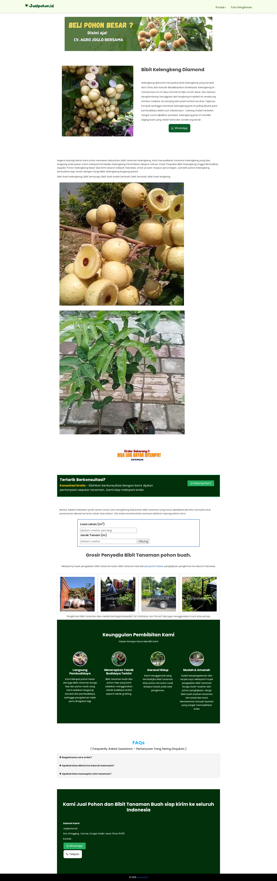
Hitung (143, 541)
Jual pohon (142, 877)
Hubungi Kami (202, 483)
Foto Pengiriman (241, 7)
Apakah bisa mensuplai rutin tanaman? (86, 773)
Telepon (74, 854)
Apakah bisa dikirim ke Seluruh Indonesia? (88, 765)
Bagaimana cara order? (77, 757)
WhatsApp (181, 128)
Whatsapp (76, 846)
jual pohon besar (154, 566)
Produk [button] (220, 7)
